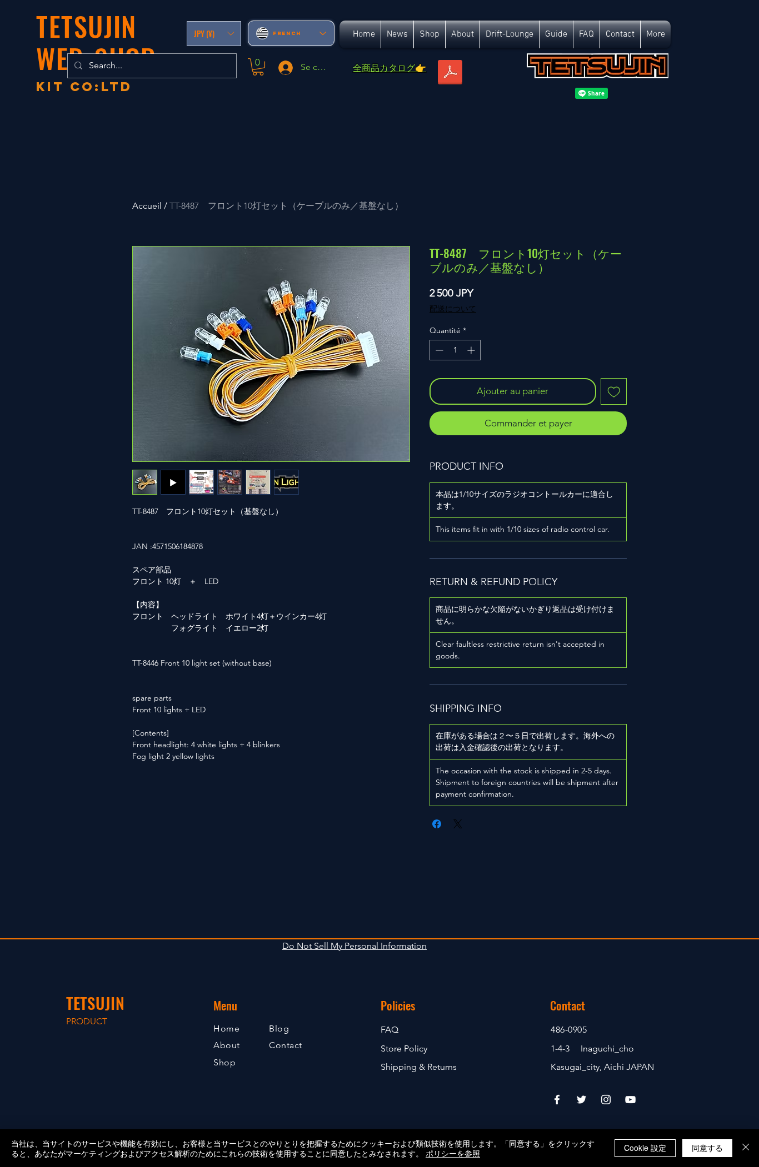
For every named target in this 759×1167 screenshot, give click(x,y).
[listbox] (214, 33)
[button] (214, 33)
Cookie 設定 (645, 1147)
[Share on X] (458, 824)
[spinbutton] (455, 350)
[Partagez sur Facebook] (436, 824)
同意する (707, 1147)
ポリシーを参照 (453, 1153)
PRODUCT (86, 1021)
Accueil (147, 205)
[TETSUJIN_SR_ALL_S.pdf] (450, 73)
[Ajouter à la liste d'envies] (614, 391)
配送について (453, 309)
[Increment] (472, 350)
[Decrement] (438, 350)
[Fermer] (745, 1148)
